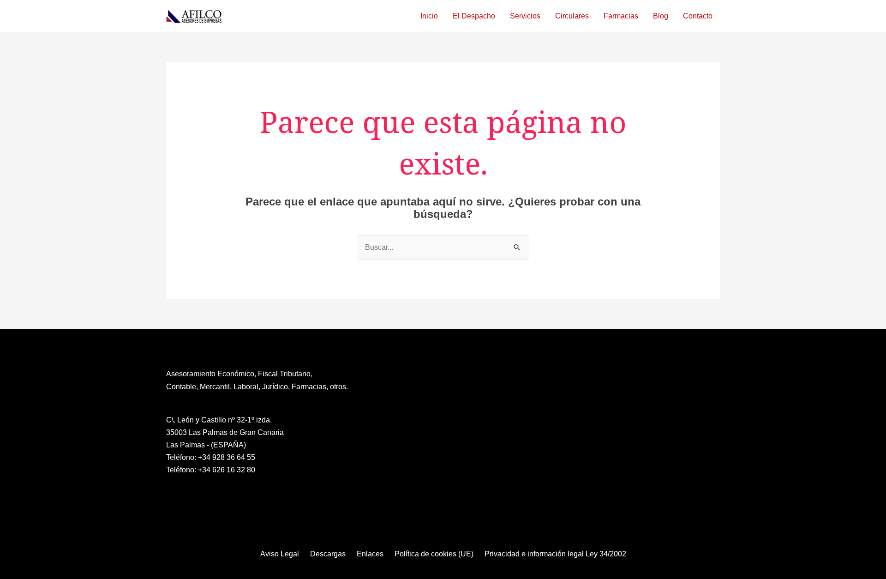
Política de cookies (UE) (434, 554)
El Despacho (474, 16)
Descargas (328, 554)
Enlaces (370, 554)
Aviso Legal (279, 554)
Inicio (429, 16)
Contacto (697, 16)
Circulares (572, 16)
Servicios (525, 16)
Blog (660, 16)
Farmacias (621, 16)
